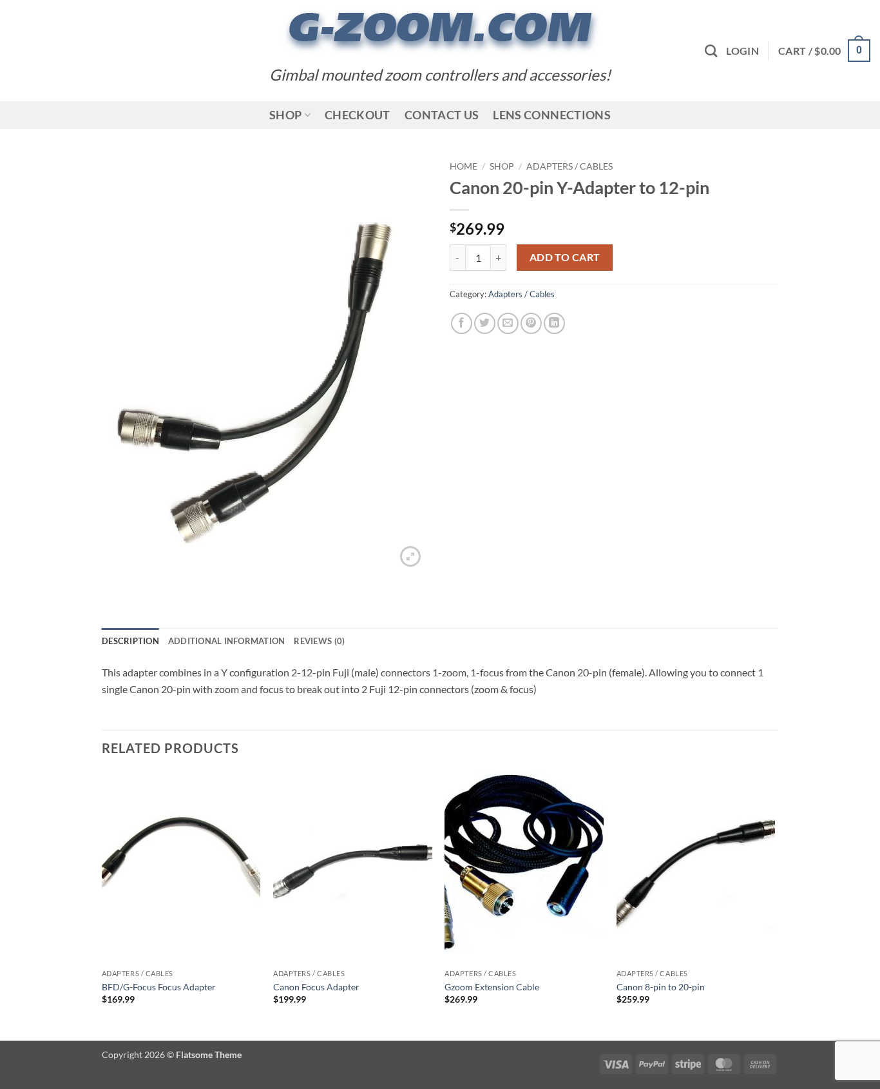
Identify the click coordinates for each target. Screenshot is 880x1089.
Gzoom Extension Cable (492, 986)
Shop (285, 115)
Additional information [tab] (226, 641)
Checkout (357, 115)
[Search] (711, 50)
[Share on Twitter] (484, 323)
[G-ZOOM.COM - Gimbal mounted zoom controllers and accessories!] (440, 30)
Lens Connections (552, 115)
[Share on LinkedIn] (554, 323)
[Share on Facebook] (461, 323)
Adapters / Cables (569, 166)
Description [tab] (130, 641)
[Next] (774, 904)
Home (463, 166)
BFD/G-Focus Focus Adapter (159, 986)
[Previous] (102, 904)
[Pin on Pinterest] (531, 323)
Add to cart (565, 257)
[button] (742, 51)
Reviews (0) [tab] (319, 641)
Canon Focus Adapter (316, 986)
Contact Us (442, 115)
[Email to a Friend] (508, 323)
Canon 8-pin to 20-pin (661, 986)
